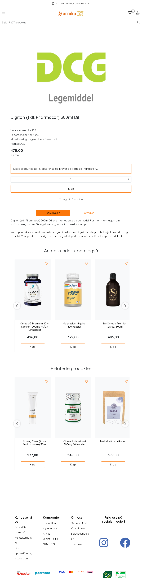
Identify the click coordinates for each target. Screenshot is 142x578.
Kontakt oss (78, 528)
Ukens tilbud (50, 523)
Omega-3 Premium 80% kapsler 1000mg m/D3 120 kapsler (34, 326)
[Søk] (138, 22)
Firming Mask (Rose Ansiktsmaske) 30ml (34, 443)
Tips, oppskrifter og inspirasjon (23, 553)
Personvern (78, 544)
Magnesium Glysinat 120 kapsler (74, 325)
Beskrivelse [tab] (53, 212)
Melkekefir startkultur (113, 441)
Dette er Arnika (80, 523)
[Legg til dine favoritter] (46, 264)
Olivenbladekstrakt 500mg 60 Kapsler (74, 443)
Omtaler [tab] (89, 212)
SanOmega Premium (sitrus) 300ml (115, 325)
